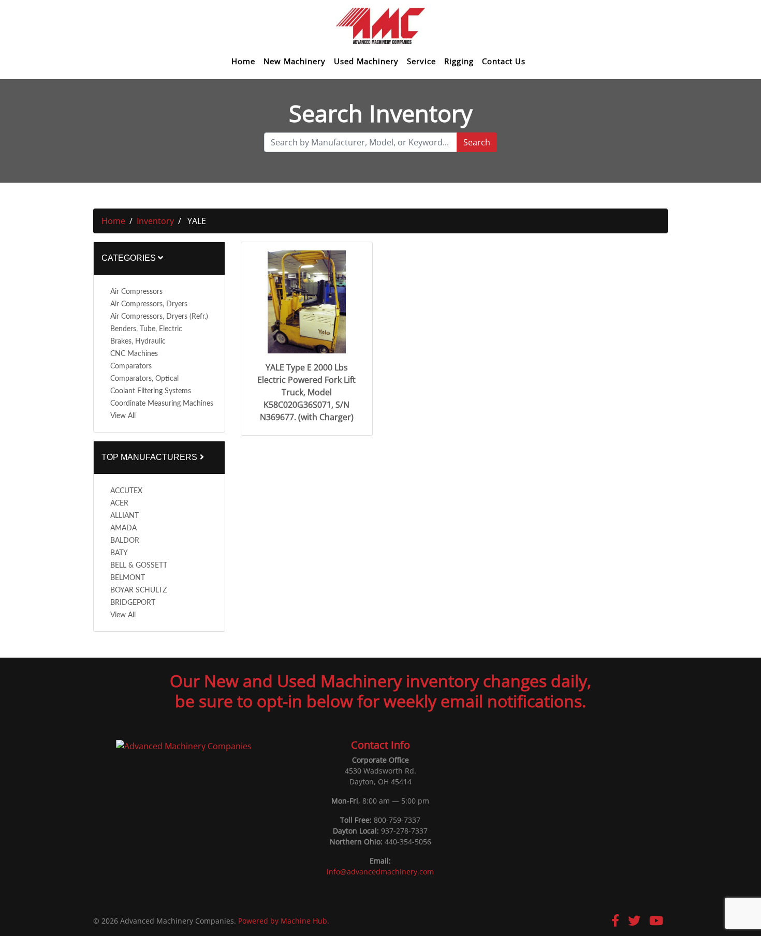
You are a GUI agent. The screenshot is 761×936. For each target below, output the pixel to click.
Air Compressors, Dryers (148, 304)
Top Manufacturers (150, 457)
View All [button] (123, 416)
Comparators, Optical (144, 378)
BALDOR (124, 540)
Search (476, 142)
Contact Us (503, 61)
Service (421, 61)
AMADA (123, 528)
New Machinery (295, 61)
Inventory (155, 221)
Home (243, 61)
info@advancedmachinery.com (380, 871)
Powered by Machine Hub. (283, 921)
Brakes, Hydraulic (138, 341)
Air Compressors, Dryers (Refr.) (159, 316)
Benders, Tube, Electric (146, 329)
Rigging (459, 61)
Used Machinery (366, 61)
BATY (119, 553)
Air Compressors (136, 291)
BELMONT (127, 578)
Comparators (131, 366)
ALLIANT (124, 515)
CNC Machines (134, 354)
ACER (119, 503)
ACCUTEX (126, 491)
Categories (129, 258)
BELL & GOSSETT (138, 565)
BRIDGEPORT (132, 602)
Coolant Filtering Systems (150, 391)
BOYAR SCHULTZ (138, 590)
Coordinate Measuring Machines (161, 403)
